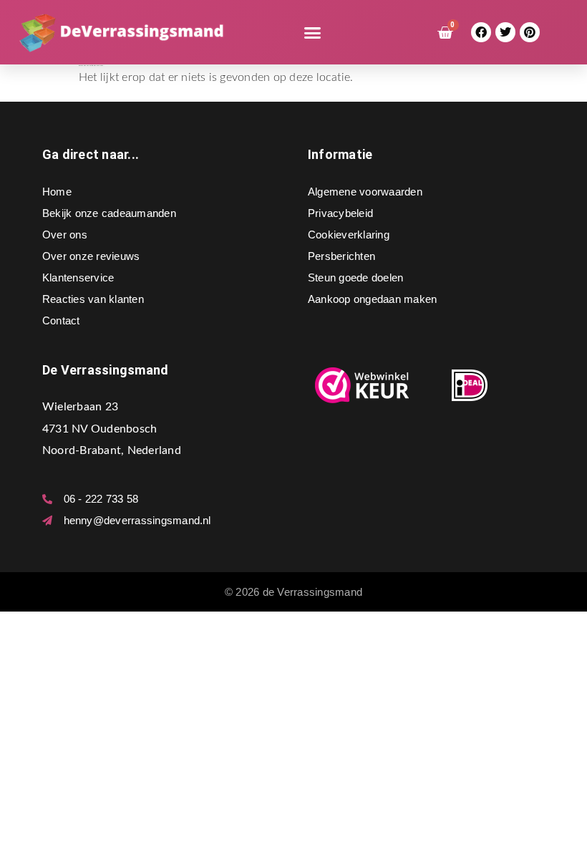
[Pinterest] (530, 32)
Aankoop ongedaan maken (372, 299)
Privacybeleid (340, 213)
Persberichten (341, 256)
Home (57, 191)
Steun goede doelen (355, 277)
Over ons (64, 234)
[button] (312, 32)
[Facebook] (481, 32)
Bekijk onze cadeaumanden (109, 213)
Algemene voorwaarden (365, 191)
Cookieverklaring (348, 234)
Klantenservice (78, 277)
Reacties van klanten (93, 299)
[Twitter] (505, 32)
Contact (61, 320)
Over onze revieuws (91, 256)
